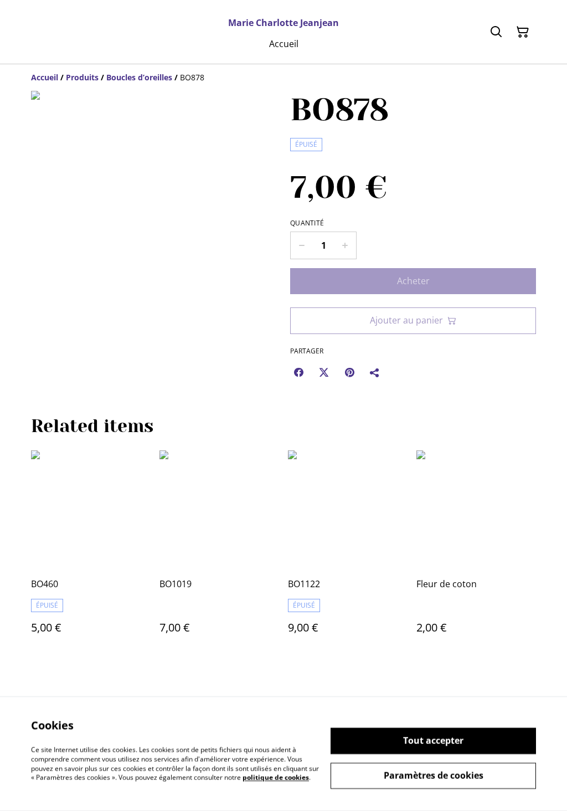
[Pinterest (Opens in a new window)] (349, 372)
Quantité (307, 223)
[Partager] (375, 372)
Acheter (413, 281)
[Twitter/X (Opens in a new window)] (324, 372)
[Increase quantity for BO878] (345, 245)
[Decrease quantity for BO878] (301, 245)
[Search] (496, 32)
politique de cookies (276, 777)
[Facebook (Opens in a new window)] (298, 372)
